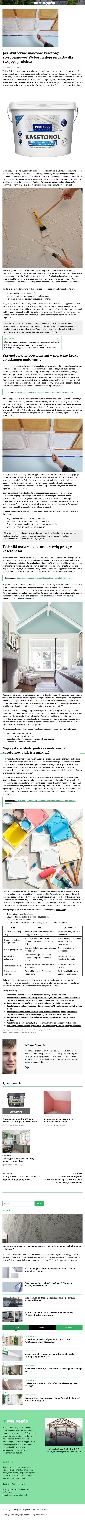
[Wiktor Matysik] (12, 1056)
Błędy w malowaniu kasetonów (15, 1030)
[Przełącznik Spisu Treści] (57, 339)
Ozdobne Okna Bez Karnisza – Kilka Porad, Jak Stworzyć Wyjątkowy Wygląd (52, 1399)
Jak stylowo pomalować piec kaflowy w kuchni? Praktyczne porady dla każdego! (48, 1340)
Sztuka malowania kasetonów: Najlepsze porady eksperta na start (36, 995)
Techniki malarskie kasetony (10, 1032)
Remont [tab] (42, 1327)
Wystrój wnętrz (31, 1336)
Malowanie (7, 49)
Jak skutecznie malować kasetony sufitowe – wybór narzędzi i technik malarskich (43, 997)
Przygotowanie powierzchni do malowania (61, 1030)
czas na (20, 724)
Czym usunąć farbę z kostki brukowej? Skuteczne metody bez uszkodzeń (49, 1284)
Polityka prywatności (23, 1515)
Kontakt (44, 1515)
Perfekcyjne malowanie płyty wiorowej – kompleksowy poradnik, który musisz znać (44, 1026)
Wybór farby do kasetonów (28, 1032)
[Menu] (3, 2)
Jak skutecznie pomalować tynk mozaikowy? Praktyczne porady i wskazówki (41, 1023)
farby (41, 279)
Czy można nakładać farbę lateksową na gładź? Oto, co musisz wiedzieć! (39, 1014)
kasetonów (60, 910)
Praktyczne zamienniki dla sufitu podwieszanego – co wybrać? (51, 1384)
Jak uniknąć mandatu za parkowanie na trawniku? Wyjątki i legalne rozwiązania (49, 1313)
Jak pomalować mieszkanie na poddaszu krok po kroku (58, 1120)
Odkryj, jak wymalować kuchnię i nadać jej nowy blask (18, 1159)
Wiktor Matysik (16, 67)
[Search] (82, 2)
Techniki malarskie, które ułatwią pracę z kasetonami (26, 345)
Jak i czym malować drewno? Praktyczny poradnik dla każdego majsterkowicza (42, 1012)
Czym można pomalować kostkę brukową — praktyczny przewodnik (19, 1120)
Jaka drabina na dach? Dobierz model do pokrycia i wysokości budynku (50, 1299)
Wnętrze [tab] (15, 1327)
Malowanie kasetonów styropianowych (36, 1030)
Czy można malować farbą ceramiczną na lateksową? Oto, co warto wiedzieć (41, 1000)
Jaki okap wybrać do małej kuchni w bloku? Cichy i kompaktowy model (50, 1269)
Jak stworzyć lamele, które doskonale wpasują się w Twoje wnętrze (53, 1370)
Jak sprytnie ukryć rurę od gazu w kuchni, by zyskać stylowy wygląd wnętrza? (50, 1355)
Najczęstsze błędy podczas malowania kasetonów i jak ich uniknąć (31, 348)
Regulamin (36, 1515)
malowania (33, 584)
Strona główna (8, 1515)
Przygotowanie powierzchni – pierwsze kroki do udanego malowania (32, 342)
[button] (79, 1439)
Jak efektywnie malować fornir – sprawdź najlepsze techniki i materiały (38, 1003)
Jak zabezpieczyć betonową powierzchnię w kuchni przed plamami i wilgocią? (42, 1247)
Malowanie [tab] (69, 1327)
